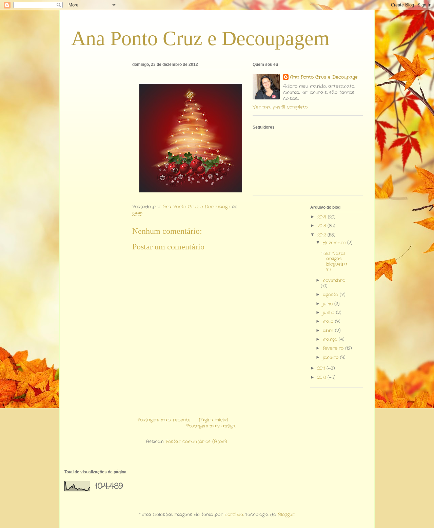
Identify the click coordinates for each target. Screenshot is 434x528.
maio (329, 321)
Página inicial (213, 420)
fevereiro (334, 348)
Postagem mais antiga (211, 426)
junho (329, 312)
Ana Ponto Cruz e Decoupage (324, 77)
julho (328, 304)
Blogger (286, 514)
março (331, 339)
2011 (322, 368)
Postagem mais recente (164, 420)
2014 (322, 217)
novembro (334, 280)
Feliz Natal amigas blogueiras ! (334, 261)
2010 (322, 377)
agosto (331, 294)
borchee (233, 514)
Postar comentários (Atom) (196, 441)
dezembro (335, 243)
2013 (322, 226)
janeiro (331, 357)
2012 (322, 235)
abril (329, 330)
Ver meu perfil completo (280, 107)
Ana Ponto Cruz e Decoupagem (200, 38)
